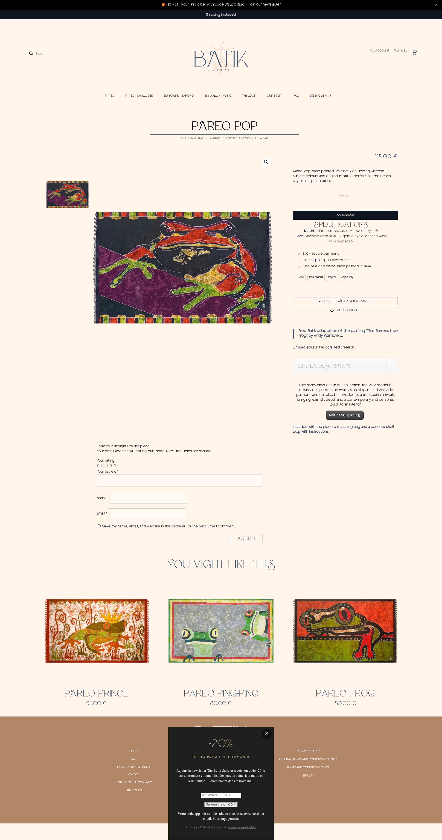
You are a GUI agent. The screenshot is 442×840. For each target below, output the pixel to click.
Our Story (275, 96)
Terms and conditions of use (308, 767)
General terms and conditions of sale (308, 759)
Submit (246, 538)
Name (103, 498)
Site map (308, 775)
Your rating (105, 461)
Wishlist (400, 51)
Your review (107, 472)
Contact (133, 774)
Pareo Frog (345, 693)
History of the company (133, 782)
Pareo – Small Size (139, 96)
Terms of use (133, 790)
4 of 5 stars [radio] (110, 465)
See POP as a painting (344, 415)
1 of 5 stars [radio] (98, 465)
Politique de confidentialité (242, 827)
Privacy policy (308, 751)
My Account (379, 51)
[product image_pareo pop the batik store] (181, 268)
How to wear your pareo (345, 301)
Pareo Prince (96, 693)
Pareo (109, 96)
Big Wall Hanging (217, 96)
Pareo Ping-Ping (221, 693)
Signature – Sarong (178, 96)
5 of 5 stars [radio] (114, 465)
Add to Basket (345, 215)
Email (102, 514)
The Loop (249, 96)
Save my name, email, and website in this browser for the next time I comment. (169, 527)
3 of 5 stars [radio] (106, 465)
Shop (133, 751)
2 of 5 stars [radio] (102, 465)
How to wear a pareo (133, 767)
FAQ (296, 96)
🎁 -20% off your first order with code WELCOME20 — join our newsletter (221, 5)
